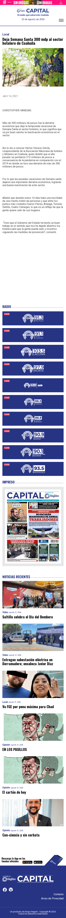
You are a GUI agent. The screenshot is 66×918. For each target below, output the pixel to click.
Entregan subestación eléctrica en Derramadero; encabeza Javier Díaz (27, 662)
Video (5, 612)
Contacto (59, 894)
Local (5, 34)
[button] (61, 20)
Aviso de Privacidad (52, 898)
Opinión (6, 745)
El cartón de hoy (14, 792)
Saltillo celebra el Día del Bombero (27, 617)
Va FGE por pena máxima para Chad (28, 707)
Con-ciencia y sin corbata (21, 835)
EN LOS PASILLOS (14, 749)
